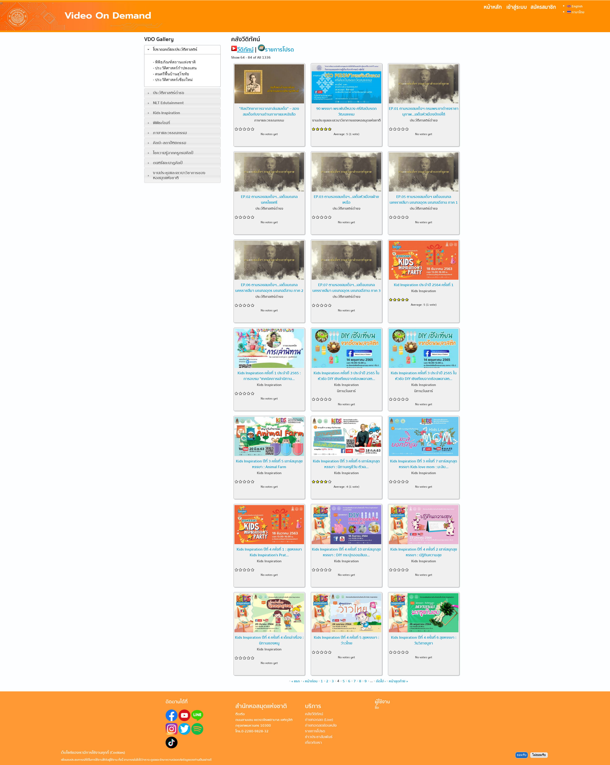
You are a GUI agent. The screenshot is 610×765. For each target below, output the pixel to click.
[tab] (182, 50)
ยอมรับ (521, 755)
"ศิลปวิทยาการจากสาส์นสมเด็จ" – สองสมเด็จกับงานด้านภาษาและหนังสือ (269, 111)
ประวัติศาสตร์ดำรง (168, 93)
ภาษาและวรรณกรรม (170, 133)
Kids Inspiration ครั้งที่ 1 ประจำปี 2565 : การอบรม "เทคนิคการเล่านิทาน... (269, 376)
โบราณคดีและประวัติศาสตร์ (175, 49)
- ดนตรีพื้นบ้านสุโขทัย (171, 74)
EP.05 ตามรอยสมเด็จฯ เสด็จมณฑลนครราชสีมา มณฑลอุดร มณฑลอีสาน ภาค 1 (424, 199)
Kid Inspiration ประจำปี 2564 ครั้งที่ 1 (423, 285)
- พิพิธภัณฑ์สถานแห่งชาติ (174, 62)
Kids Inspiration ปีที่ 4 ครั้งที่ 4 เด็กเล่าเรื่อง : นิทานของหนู (269, 640)
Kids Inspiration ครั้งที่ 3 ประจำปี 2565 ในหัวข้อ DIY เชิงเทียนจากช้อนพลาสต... (346, 376)
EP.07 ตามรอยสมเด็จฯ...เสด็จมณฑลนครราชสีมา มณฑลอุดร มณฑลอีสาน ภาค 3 (346, 288)
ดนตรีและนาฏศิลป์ (168, 163)
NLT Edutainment (168, 103)
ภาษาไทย (577, 12)
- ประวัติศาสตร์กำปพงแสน (175, 68)
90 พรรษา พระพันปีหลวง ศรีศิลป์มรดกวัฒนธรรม (346, 111)
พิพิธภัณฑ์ (161, 123)
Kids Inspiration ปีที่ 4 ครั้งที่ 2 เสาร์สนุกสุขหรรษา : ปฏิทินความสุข (423, 552)
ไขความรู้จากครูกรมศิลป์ (173, 153)
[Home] (83, 16)
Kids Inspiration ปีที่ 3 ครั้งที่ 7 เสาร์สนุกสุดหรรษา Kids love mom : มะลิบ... (423, 464)
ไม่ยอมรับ (539, 755)
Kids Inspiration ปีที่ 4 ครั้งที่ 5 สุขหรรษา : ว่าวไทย (346, 640)
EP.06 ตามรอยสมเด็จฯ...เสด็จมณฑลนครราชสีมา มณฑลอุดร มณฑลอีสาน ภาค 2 (269, 288)
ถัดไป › (381, 681)
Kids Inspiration (166, 113)
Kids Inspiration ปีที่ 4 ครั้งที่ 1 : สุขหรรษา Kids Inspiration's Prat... (269, 552)
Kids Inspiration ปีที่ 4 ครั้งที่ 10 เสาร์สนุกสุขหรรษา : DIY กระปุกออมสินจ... (346, 552)
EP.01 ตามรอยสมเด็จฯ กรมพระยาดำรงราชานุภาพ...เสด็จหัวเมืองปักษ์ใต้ (423, 111)
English (577, 6)
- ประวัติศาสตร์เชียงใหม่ (173, 80)
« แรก (295, 681)
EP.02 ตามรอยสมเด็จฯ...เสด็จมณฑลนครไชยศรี (269, 199)
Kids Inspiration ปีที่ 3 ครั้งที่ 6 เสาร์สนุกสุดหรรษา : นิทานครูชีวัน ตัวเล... (346, 464)
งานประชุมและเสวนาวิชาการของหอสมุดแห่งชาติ (179, 175)
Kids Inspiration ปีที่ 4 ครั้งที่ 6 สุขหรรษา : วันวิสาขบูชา (423, 640)
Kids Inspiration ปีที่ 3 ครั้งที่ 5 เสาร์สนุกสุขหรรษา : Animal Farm (269, 464)
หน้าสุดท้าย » (398, 681)
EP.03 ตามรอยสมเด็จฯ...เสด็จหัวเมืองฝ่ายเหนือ (346, 199)
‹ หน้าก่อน (310, 681)
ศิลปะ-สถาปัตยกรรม (169, 143)
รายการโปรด (279, 50)
